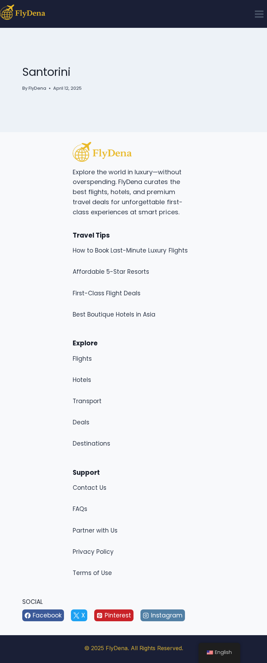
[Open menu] (259, 14)
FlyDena (37, 88)
